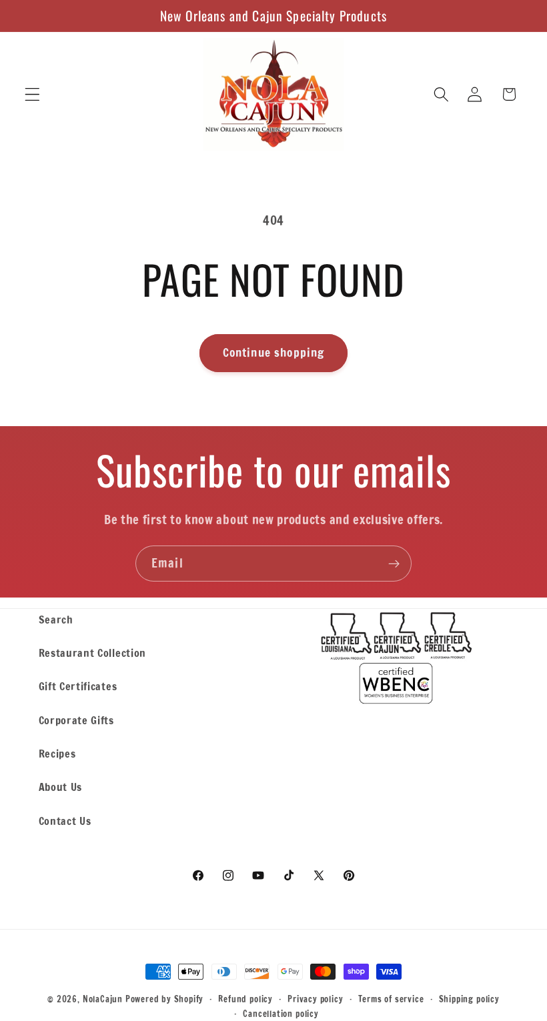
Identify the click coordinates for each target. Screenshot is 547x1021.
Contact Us (65, 820)
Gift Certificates (78, 686)
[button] (32, 94)
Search (56, 619)
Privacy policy (315, 999)
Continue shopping (274, 352)
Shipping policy (469, 999)
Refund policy (245, 999)
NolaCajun (103, 999)
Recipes (57, 753)
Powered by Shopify (164, 999)
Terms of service (391, 999)
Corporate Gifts (76, 720)
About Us (61, 786)
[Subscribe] (394, 564)
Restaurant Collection (93, 652)
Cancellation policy (280, 1014)
